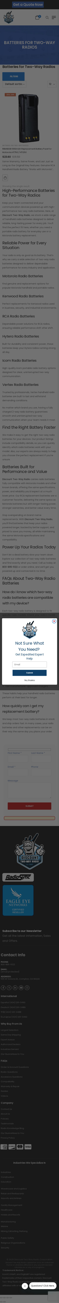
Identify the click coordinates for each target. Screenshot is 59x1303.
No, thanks (30, 680)
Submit (29, 673)
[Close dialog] (54, 621)
